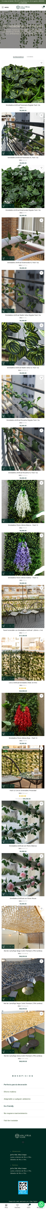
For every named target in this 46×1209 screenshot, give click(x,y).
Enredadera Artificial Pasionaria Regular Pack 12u (23, 105)
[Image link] (23, 1136)
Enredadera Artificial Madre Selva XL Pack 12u (23, 368)
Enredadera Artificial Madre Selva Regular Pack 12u (23, 315)
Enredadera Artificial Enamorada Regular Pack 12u (23, 210)
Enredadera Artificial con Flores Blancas (23, 846)
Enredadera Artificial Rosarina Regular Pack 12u (23, 420)
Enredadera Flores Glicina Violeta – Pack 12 (23, 578)
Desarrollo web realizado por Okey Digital (23, 1201)
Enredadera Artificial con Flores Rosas (23, 898)
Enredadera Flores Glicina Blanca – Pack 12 (23, 525)
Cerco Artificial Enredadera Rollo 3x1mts (23, 683)
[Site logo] (23, 7)
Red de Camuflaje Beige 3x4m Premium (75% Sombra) (23, 951)
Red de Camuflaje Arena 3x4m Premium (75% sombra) (23, 1056)
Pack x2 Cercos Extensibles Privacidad (23, 790)
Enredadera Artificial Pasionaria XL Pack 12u (23, 157)
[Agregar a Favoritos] (41, 63)
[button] (23, 1142)
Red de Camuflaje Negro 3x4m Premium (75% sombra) (23, 1003)
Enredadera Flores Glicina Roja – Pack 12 (23, 738)
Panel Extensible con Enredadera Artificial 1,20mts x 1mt (23, 630)
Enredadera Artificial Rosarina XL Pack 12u (23, 473)
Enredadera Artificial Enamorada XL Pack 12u (23, 262)
